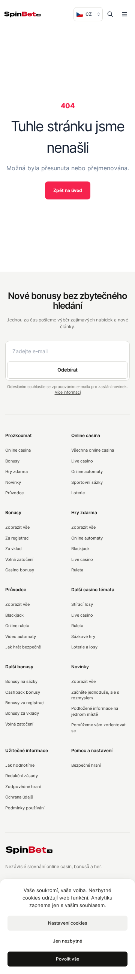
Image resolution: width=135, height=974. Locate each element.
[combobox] (88, 14)
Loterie (78, 492)
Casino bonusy (19, 570)
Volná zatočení (19, 559)
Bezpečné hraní (86, 765)
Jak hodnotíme (19, 765)
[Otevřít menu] (124, 14)
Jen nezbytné (67, 941)
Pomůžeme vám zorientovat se (98, 727)
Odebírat (67, 370)
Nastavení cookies (67, 923)
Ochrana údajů (19, 797)
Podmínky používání (25, 807)
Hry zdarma (16, 471)
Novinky (13, 482)
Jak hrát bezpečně (23, 647)
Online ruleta (17, 625)
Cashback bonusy (22, 692)
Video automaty (20, 636)
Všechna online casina (92, 450)
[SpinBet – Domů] (22, 14)
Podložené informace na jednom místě (94, 711)
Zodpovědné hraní (23, 786)
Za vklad (13, 548)
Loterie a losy (84, 647)
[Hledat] (110, 14)
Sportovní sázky (87, 482)
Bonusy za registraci (25, 702)
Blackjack (80, 548)
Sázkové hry (83, 636)
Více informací (68, 392)
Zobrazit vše (17, 527)
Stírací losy (82, 604)
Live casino (82, 461)
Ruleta (77, 570)
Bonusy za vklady (22, 713)
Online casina (18, 450)
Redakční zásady (21, 775)
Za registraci (17, 538)
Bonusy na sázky (21, 681)
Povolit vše (67, 959)
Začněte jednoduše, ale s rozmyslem (95, 695)
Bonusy (12, 461)
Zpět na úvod (67, 190)
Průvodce (14, 492)
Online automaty (87, 471)
